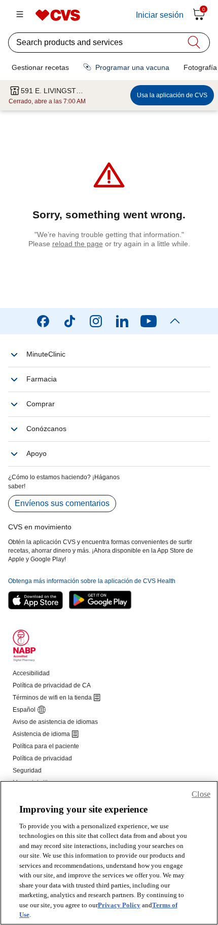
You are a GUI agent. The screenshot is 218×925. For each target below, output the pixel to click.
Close (201, 794)
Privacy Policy (119, 905)
